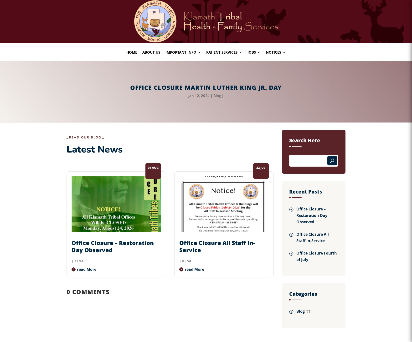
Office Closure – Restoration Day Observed (113, 246)
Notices (273, 53)
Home (131, 53)
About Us (151, 53)
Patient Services (221, 53)
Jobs (251, 53)
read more (86, 269)
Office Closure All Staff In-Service (217, 246)
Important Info (180, 53)
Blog (217, 95)
